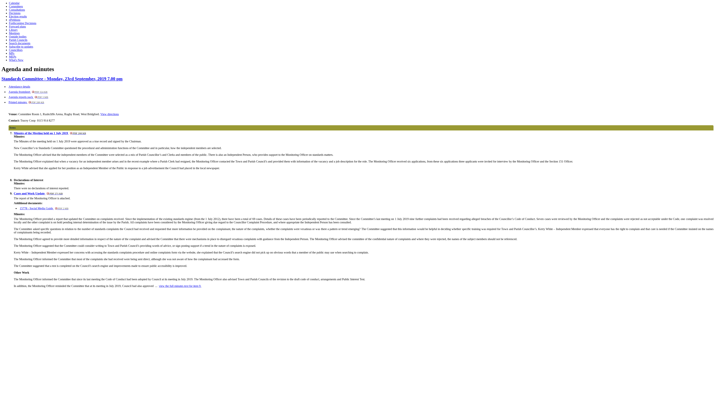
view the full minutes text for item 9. (180, 286)
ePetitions (14, 19)
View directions (109, 114)
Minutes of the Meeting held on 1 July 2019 (50, 133)
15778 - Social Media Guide (44, 208)
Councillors (16, 50)
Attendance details (19, 86)
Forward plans (17, 26)
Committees (16, 6)
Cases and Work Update (38, 193)
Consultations (17, 9)
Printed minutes (26, 102)
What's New (16, 60)
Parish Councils (18, 40)
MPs (11, 53)
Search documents (19, 43)
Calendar (14, 3)
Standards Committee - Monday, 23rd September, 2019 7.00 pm (62, 78)
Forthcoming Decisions (22, 23)
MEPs (12, 56)
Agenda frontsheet (28, 91)
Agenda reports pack (28, 97)
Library (13, 29)
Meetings (14, 33)
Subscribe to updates (21, 46)
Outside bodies (17, 36)
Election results (18, 16)
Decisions (14, 13)
